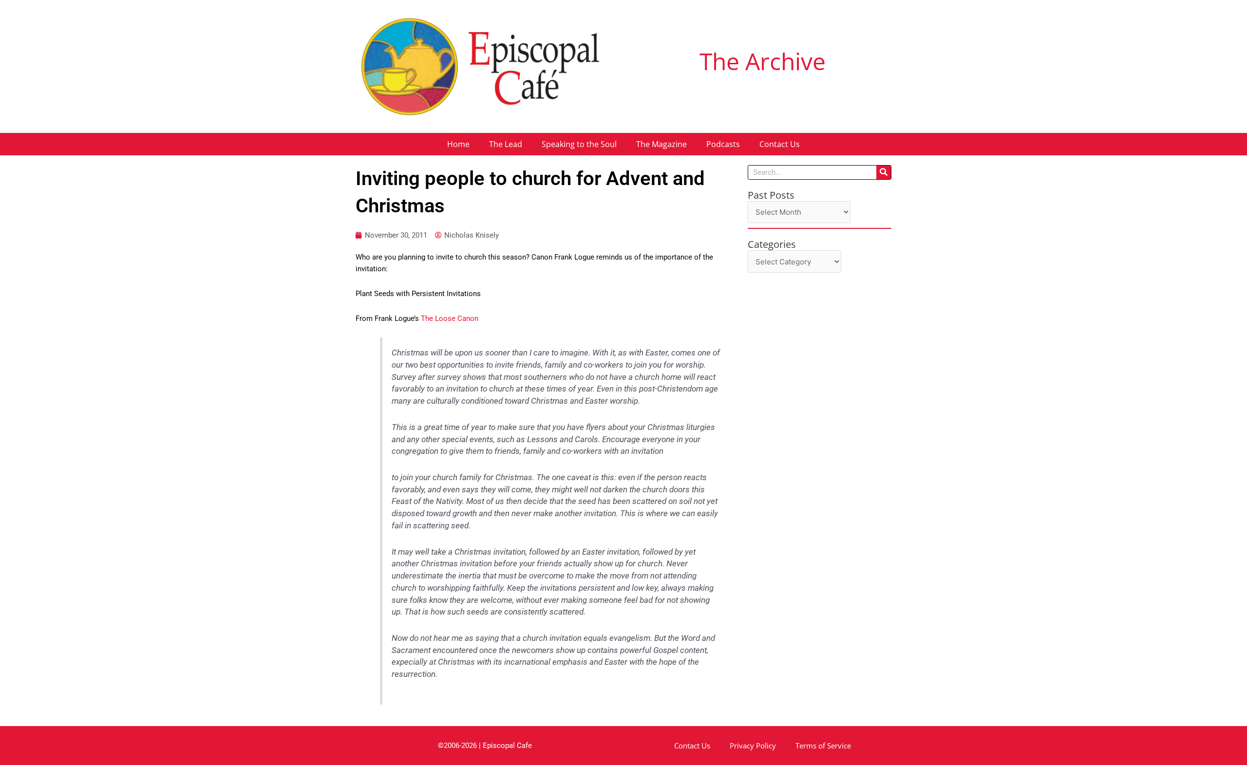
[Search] (883, 172)
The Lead (505, 144)
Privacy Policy (753, 745)
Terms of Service (823, 745)
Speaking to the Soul (579, 144)
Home (458, 144)
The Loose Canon (449, 318)
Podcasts (723, 144)
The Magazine (661, 144)
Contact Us (779, 144)
